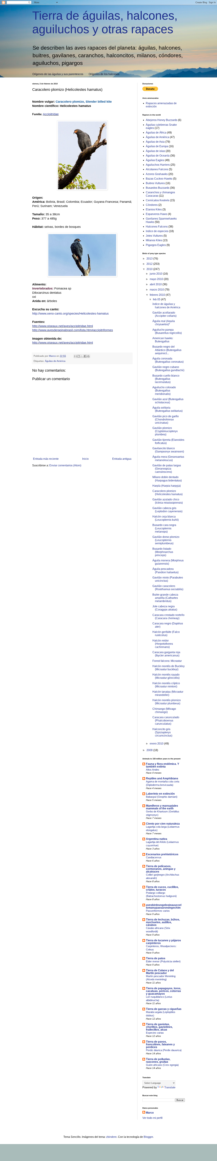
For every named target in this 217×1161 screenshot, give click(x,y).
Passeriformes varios (158, 910)
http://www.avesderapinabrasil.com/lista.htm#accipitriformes (72, 330)
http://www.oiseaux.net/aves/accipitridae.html (62, 326)
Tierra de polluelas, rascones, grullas (158, 1060)
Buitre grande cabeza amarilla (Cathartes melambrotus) (165, 598)
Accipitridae (51, 114)
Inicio (85, 458)
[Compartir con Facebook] (85, 356)
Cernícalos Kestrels (157, 200)
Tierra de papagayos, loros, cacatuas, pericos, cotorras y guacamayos (163, 991)
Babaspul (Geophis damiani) (161, 796)
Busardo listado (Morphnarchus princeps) (162, 552)
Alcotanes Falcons (157, 169)
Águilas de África (156, 132)
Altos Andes (152, 769)
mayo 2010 (157, 279)
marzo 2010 (157, 289)
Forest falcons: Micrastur (167, 660)
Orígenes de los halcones (104, 74)
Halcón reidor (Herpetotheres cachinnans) (162, 643)
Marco (150, 1112)
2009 (149, 750)
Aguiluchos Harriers (158, 164)
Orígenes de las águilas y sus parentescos (57, 74)
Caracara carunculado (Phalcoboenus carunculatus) (165, 720)
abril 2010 (156, 284)
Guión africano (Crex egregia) (162, 1064)
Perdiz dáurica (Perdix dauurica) (164, 1050)
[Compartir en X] (82, 356)
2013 (149, 258)
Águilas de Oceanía (158, 155)
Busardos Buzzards (157, 187)
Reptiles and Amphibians (162, 778)
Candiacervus (153, 857)
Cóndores (152, 204)
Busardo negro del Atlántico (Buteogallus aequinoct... (166, 350)
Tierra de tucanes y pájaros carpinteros (163, 942)
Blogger (148, 1136)
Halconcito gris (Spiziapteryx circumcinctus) (162, 732)
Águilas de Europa (157, 146)
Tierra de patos (155, 958)
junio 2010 (156, 273)
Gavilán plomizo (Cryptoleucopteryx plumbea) (165, 431)
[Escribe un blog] (78, 356)
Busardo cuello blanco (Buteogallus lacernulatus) (165, 378)
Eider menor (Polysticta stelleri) (163, 961)
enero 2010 (157, 743)
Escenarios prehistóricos (162, 854)
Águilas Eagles (155, 160)
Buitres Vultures (155, 183)
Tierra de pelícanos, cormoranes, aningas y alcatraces (160, 869)
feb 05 (157, 299)
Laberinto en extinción (160, 793)
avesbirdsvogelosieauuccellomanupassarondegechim (163, 906)
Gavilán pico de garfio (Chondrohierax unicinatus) (165, 419)
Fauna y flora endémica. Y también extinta (162, 765)
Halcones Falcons (157, 226)
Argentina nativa (156, 838)
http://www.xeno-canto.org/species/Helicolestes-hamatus (70, 313)
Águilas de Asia (155, 141)
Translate (169, 1087)
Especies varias (155, 1032)
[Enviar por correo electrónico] (75, 356)
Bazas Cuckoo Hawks (159, 178)
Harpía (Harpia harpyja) (166, 485)
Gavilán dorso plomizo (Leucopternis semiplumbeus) (165, 540)
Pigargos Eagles (156, 245)
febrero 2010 (158, 294)
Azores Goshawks (157, 174)
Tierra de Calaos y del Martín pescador (160, 972)
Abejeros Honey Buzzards (161, 120)
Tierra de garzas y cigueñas (163, 1009)
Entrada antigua (121, 458)
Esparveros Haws (156, 214)
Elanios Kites (154, 209)
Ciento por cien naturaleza (163, 823)
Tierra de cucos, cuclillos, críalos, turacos (162, 888)
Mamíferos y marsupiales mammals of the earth (162, 807)
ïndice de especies (157, 231)
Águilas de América (55, 361)
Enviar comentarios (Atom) (65, 465)
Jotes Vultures (154, 235)
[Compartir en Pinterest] (88, 356)
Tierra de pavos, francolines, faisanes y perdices (160, 1044)
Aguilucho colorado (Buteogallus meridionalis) (164, 390)
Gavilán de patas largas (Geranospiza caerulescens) (166, 468)
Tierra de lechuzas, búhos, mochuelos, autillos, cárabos (163, 922)
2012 (149, 263)
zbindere (111, 1136)
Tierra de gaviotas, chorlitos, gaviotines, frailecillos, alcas (159, 1027)
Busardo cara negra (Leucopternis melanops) (164, 528)
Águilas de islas (155, 151)
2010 (149, 269)
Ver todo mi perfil (152, 1117)
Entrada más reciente (46, 458)
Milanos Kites (154, 240)
